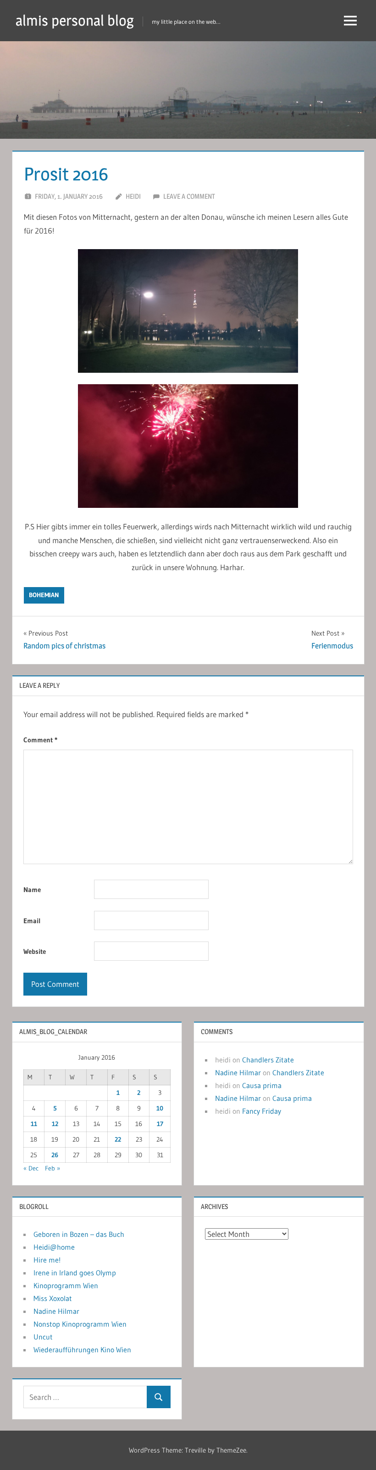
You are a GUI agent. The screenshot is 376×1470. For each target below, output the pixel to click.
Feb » (52, 1168)
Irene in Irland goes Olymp (74, 1272)
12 (55, 1124)
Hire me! (47, 1259)
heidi (133, 196)
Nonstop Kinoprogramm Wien (80, 1323)
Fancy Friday (261, 1111)
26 (54, 1155)
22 (118, 1139)
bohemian (44, 595)
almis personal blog (75, 20)
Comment (40, 739)
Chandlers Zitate (268, 1059)
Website (34, 951)
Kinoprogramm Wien (65, 1285)
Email (32, 920)
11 (34, 1124)
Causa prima (262, 1085)
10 (159, 1108)
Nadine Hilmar (238, 1072)
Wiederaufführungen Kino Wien (82, 1349)
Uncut (43, 1336)
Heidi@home (54, 1247)
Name (32, 889)
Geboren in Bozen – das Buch (78, 1234)
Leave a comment (189, 196)
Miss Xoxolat (52, 1298)
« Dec (31, 1168)
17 (160, 1124)
